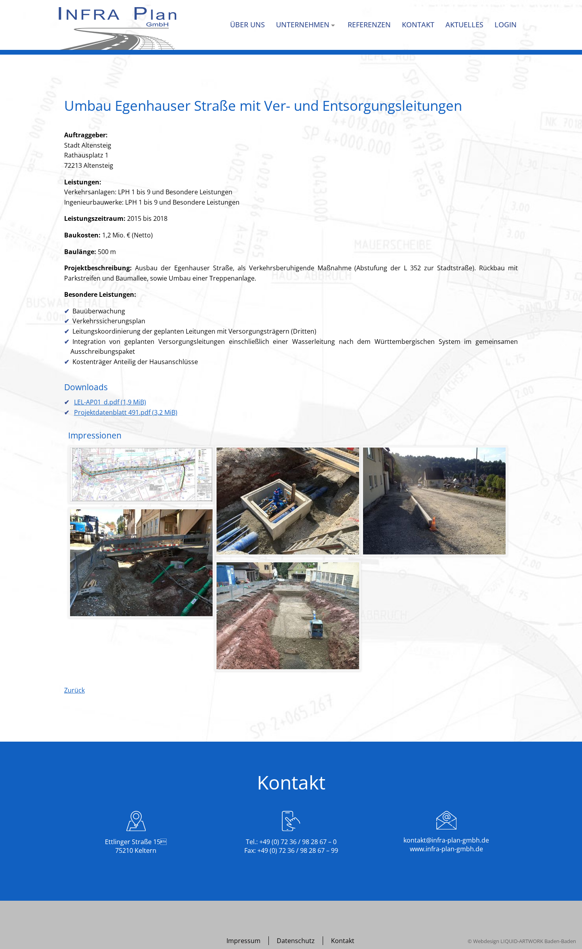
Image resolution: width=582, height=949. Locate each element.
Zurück (74, 690)
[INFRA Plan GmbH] (117, 28)
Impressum (243, 940)
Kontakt (342, 940)
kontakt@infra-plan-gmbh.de (446, 840)
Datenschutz (296, 940)
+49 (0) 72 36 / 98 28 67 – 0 (298, 841)
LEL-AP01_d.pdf (110, 402)
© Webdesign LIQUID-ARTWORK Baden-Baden (522, 941)
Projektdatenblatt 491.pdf (125, 412)
